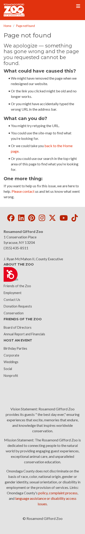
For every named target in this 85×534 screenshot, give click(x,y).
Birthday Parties (15, 348)
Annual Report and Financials (24, 334)
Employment (13, 293)
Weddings (11, 362)
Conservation (14, 313)
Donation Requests (18, 306)
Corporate (11, 355)
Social (8, 369)
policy (43, 493)
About (8, 272)
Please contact (23, 191)
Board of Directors (18, 327)
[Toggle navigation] (78, 6)
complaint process (63, 493)
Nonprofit (11, 376)
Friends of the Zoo (17, 286)
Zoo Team (11, 279)
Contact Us (12, 300)
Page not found (25, 26)
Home (7, 26)
